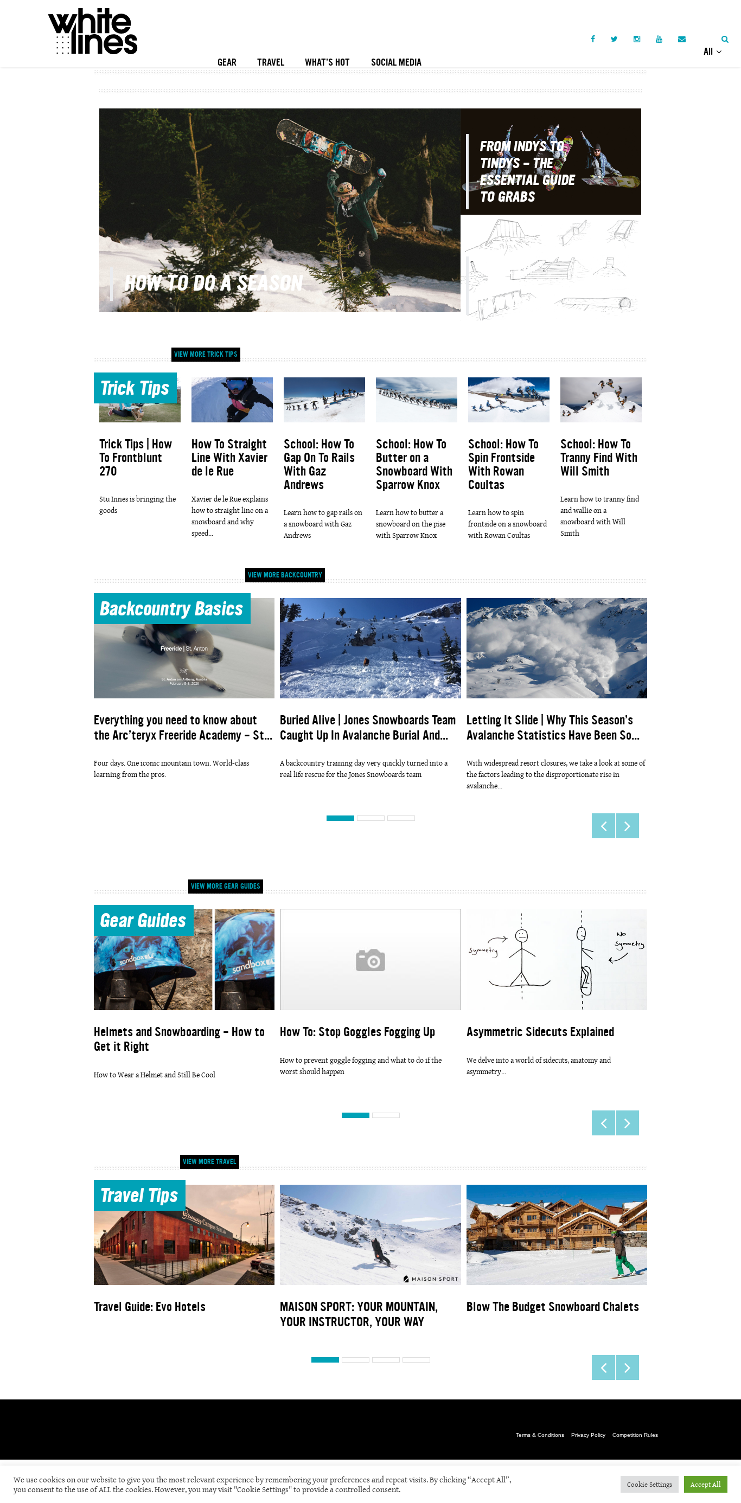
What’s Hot (327, 62)
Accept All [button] (706, 1484)
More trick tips (206, 354)
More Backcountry (285, 575)
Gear (227, 62)
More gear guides (225, 886)
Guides (142, 922)
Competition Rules (635, 1435)
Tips (134, 389)
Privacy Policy (588, 1435)
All (709, 51)
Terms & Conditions (540, 1435)
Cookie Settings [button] (649, 1484)
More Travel (210, 1162)
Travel (270, 62)
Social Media (396, 62)
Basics (170, 610)
